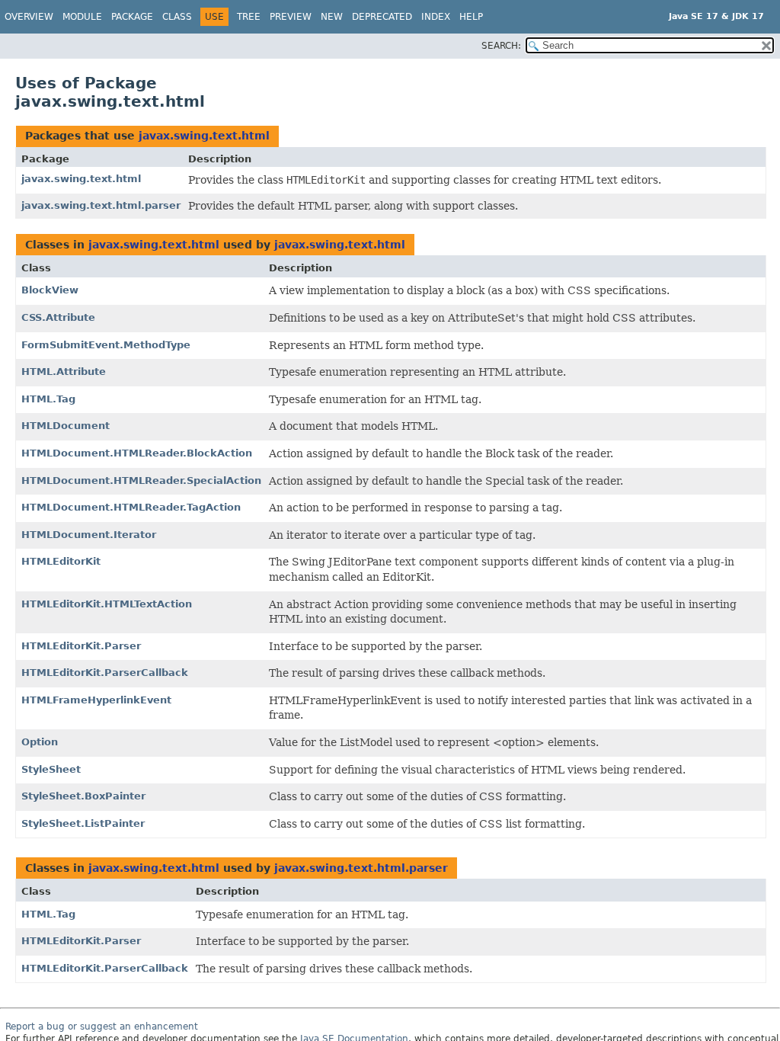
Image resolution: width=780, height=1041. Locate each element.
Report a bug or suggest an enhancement (101, 1026)
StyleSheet (51, 769)
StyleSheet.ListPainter (83, 823)
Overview (29, 16)
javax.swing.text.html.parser (101, 205)
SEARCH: (501, 45)
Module (82, 16)
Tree (249, 16)
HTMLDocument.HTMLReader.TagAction (131, 507)
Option (39, 742)
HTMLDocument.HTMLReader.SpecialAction (141, 480)
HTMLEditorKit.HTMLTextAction (106, 604)
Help (471, 16)
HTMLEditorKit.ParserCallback (104, 672)
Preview (291, 16)
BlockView (49, 290)
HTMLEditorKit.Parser (81, 646)
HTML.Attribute (63, 371)
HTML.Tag (48, 399)
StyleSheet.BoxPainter (83, 796)
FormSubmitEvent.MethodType (105, 345)
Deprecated (382, 16)
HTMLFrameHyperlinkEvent (96, 700)
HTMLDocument (65, 425)
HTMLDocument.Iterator (88, 534)
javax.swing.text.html (204, 136)
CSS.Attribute (58, 317)
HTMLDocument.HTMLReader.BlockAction (136, 453)
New (332, 16)
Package (132, 16)
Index (435, 16)
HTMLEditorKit (61, 561)
